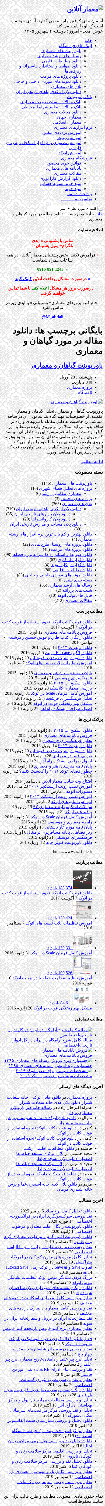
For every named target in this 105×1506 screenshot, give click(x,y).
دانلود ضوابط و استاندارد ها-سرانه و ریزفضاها (52, 554)
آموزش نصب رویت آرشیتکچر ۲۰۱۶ (60, 786)
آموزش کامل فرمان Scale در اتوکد (61, 693)
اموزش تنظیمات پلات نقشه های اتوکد (59, 663)
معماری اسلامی (67, 122)
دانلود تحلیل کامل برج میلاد (68, 1211)
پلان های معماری (66, 86)
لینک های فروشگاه (75, 45)
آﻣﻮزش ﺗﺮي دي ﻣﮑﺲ (61, 132)
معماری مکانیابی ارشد (61, 493)
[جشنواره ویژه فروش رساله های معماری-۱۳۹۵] (48, 1060)
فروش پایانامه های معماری (68, 632)
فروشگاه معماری (76, 158)
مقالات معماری (67, 173)
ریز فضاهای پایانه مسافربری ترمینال (59, 832)
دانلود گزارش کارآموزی (60, 178)
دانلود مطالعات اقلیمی (61, 61)
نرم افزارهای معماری (73, 127)
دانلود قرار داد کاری (75, 559)
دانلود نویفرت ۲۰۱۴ (75, 647)
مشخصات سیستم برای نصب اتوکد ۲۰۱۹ (56, 1075)
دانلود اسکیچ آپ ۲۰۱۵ (73, 683)
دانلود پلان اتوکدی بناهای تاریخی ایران (48, 91)
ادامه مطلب (92, 461)
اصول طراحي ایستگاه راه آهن (65, 708)
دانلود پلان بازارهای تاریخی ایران (42, 514)
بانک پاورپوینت (79, 96)
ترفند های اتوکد (78, 811)
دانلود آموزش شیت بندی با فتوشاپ (61, 657)
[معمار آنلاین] (85, 9)
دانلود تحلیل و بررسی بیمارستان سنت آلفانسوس (49, 1420)
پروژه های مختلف (76, 498)
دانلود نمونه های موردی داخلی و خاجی (47, 81)
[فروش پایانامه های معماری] (65, 1050)
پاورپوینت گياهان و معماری (67, 365)
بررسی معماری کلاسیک (71, 688)
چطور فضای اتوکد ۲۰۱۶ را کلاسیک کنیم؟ (55, 771)
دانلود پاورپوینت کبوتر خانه (69, 842)
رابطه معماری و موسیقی (69, 822)
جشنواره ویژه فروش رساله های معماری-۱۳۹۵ (50, 1065)
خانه (88, 40)
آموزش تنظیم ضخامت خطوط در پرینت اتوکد (52, 978)
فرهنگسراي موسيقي (73, 678)
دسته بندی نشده (78, 580)
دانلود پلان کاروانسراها (51, 519)
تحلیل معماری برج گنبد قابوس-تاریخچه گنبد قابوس (47, 1328)
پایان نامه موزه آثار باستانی (68, 827)
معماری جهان (69, 117)
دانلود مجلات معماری (62, 112)
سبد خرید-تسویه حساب (60, 183)
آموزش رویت (69, 137)
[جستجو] (101, 209)
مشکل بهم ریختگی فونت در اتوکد (62, 703)
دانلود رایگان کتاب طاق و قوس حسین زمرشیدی (49, 637)
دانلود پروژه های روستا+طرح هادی (61, 544)
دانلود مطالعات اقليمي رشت (48, 1148)
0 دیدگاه (85, 392)
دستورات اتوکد (79, 791)
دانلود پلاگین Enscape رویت (68, 652)
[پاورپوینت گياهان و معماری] (77, 401)
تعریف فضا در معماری (72, 756)
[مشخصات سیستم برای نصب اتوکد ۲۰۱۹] (54, 1070)
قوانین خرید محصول (63, 163)
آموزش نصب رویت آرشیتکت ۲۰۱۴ (61, 796)
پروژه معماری (79, 387)
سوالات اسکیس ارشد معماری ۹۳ (62, 806)
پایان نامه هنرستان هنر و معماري (63, 672)
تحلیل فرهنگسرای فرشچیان (67, 698)
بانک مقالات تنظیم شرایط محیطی (51, 107)
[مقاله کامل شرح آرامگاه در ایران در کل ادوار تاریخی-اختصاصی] (47, 1035)
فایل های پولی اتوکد (74, 595)
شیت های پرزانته (77, 590)
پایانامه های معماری (63, 168)
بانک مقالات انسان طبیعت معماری (50, 101)
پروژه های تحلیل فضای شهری (65, 488)
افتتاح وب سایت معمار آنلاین (67, 781)
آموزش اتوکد (69, 153)
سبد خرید (73, 188)
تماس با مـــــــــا (76, 199)
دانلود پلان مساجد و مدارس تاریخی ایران (45, 524)
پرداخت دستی (79, 193)
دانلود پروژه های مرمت (60, 76)
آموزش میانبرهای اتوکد (71, 801)
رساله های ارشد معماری (59, 55)
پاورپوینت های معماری (61, 50)
